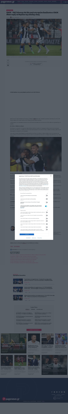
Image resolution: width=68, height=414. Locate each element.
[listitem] (34, 193)
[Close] (51, 176)
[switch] (46, 195)
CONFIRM (27, 234)
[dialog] (34, 207)
